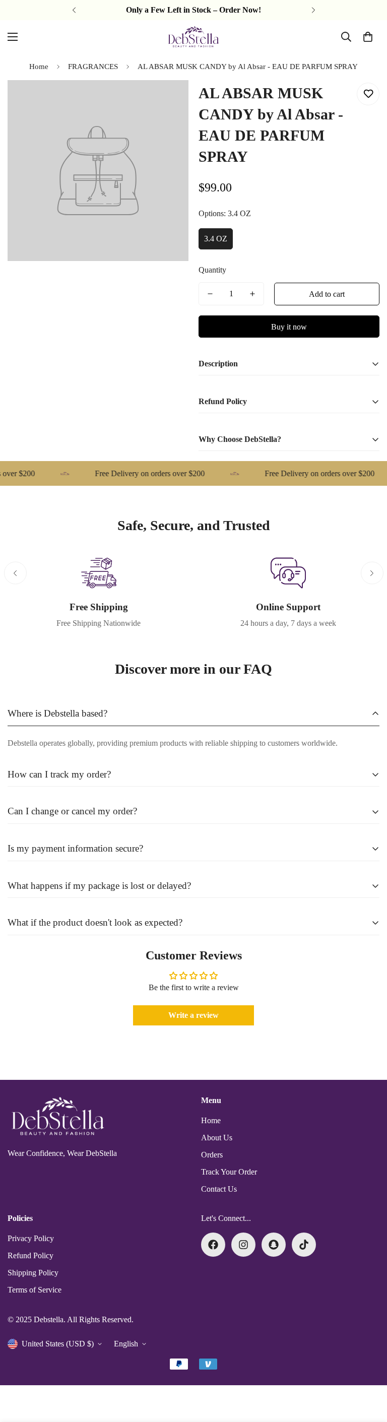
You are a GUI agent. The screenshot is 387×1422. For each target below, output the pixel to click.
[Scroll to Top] (367, 1367)
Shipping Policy (33, 1272)
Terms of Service (34, 1289)
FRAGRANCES (93, 66)
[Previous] (73, 10)
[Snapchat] (274, 1245)
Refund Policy (30, 1255)
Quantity (212, 270)
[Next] (313, 10)
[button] (367, 36)
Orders (212, 1154)
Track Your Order (229, 1172)
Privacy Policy (31, 1238)
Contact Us (219, 1189)
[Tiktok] (304, 1245)
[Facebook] (213, 1245)
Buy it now (289, 326)
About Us (216, 1137)
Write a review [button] (193, 1015)
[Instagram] (243, 1245)
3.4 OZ (215, 238)
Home (38, 66)
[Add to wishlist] (368, 94)
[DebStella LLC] (193, 36)
